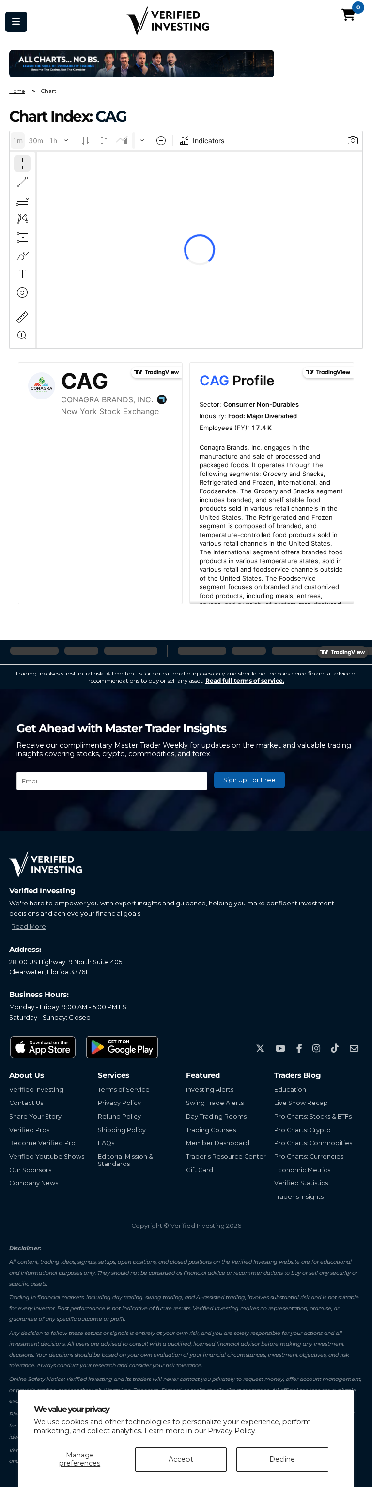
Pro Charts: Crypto (302, 1130)
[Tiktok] (335, 1048)
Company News (33, 1183)
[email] (354, 1048)
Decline (282, 1459)
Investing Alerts (209, 1089)
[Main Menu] (16, 21)
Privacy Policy (119, 1102)
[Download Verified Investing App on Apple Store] (43, 1047)
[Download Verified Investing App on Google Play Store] (122, 1047)
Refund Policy (119, 1116)
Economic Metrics (302, 1170)
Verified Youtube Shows (46, 1156)
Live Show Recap (301, 1102)
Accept (181, 1459)
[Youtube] (281, 1048)
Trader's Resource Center (226, 1156)
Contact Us (26, 1102)
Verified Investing (36, 1089)
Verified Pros (29, 1130)
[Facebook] (299, 1048)
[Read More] (28, 926)
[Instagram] (316, 1048)
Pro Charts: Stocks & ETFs (313, 1116)
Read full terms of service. (244, 680)
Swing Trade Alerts (215, 1102)
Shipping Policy (122, 1130)
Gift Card (199, 1170)
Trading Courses (211, 1130)
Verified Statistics (301, 1183)
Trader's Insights (299, 1196)
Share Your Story (35, 1116)
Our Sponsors (30, 1170)
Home (17, 91)
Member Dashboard (217, 1143)
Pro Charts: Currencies (308, 1156)
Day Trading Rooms (216, 1116)
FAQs (106, 1143)
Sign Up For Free (249, 779)
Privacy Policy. (232, 1430)
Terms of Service (124, 1089)
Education (290, 1089)
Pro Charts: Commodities (313, 1143)
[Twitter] (260, 1048)
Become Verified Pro (42, 1143)
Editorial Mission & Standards (125, 1160)
